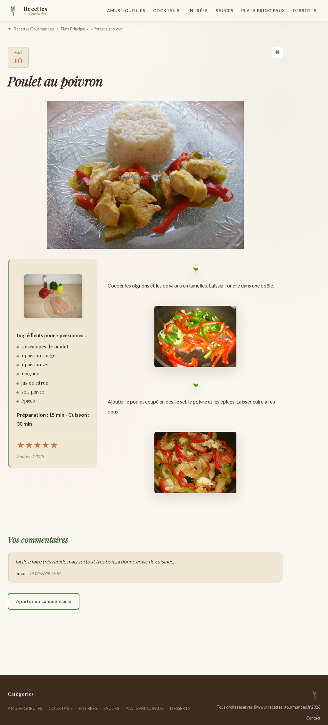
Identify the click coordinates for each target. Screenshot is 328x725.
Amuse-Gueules (126, 10)
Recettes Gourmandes (34, 29)
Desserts (304, 10)
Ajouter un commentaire (43, 601)
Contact (313, 718)
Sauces (225, 10)
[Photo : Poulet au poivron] (145, 175)
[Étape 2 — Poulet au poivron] (195, 462)
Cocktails (166, 10)
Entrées (197, 10)
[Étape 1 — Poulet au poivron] (195, 336)
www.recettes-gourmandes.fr (284, 707)
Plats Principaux (263, 10)
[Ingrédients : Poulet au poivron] (53, 296)
